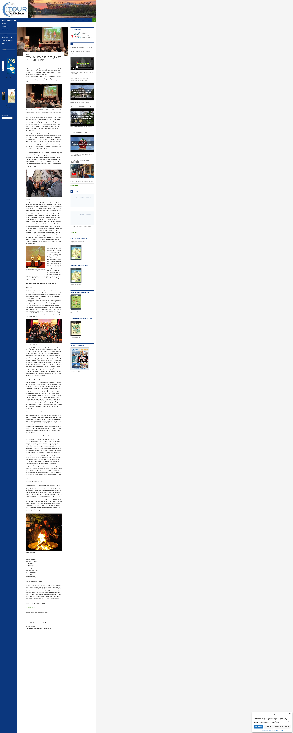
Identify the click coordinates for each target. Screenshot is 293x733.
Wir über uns (74, 20)
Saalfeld (73, 208)
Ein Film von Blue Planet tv (77, 180)
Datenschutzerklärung (273, 730)
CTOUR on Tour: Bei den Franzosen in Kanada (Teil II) (38, 627)
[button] (290, 714)
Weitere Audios (75, 232)
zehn (47, 612)
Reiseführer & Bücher (7, 37)
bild (33, 612)
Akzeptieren (258, 727)
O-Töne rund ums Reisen (7, 40)
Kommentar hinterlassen (83, 102)
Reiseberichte (5, 26)
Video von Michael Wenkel (77, 100)
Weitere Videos (75, 185)
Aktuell (28, 54)
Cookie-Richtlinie (264, 730)
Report (3, 43)
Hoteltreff (4, 34)
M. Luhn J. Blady (41, 63)
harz (37, 612)
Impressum (281, 730)
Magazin (67, 20)
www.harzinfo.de (30, 607)
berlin (28, 612)
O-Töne (76, 191)
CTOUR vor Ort (5, 29)
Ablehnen (269, 727)
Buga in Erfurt (74, 226)
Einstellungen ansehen (282, 727)
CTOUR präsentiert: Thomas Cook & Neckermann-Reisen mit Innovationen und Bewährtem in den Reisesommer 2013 (43, 620)
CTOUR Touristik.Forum (9, 20)
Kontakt (89, 20)
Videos (76, 44)
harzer (42, 612)
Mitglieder (82, 20)
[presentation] (7, 77)
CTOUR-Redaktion (83, 72)
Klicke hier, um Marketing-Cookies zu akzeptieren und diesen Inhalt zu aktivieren (82, 91)
